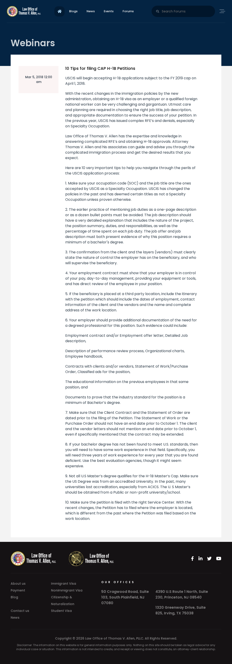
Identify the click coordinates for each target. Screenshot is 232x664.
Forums (128, 11)
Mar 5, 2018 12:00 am (38, 79)
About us (18, 583)
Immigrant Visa (63, 583)
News (91, 11)
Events (109, 11)
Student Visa (61, 610)
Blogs (73, 11)
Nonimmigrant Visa (66, 590)
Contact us (20, 610)
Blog (14, 597)
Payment (18, 590)
